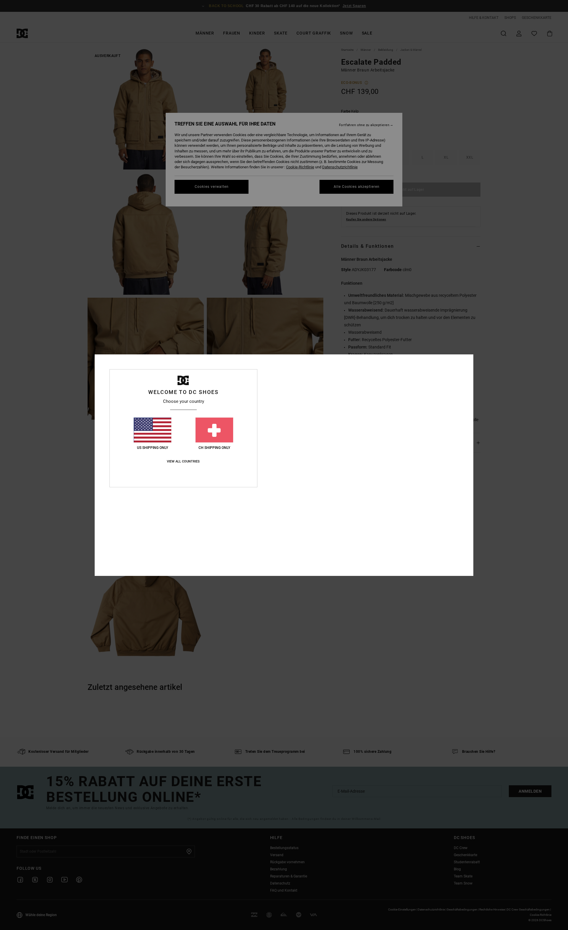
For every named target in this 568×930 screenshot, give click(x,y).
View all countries (183, 461)
